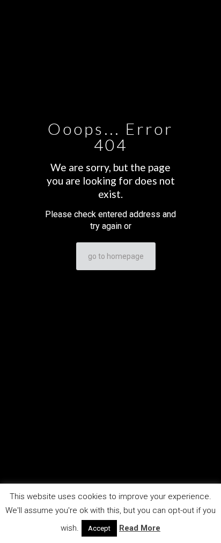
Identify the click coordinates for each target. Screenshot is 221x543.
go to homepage (116, 256)
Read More (139, 528)
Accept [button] (99, 528)
